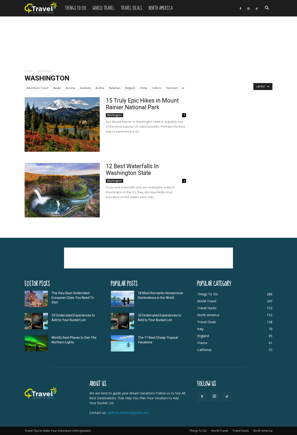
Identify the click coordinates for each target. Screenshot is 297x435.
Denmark (172, 88)
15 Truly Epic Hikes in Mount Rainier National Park (142, 104)
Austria (100, 88)
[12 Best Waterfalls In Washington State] (62, 190)
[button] (266, 8)
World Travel (103, 8)
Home (29, 71)
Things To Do (75, 8)
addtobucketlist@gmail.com (128, 412)
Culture (156, 88)
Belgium (130, 88)
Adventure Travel (37, 88)
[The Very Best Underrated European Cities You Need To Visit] (36, 299)
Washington (114, 115)
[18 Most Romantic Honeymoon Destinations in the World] (122, 299)
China (143, 88)
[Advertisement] (148, 43)
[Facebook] (240, 8)
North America (160, 8)
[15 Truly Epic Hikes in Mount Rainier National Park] (62, 124)
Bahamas (114, 88)
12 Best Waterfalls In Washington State (132, 169)
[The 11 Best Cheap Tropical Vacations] (122, 343)
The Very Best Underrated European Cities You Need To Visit (73, 297)
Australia (85, 88)
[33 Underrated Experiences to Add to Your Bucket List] (36, 321)
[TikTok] (256, 8)
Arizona (70, 88)
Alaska (57, 88)
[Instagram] (248, 8)
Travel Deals (131, 8)
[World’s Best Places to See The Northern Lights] (36, 343)
